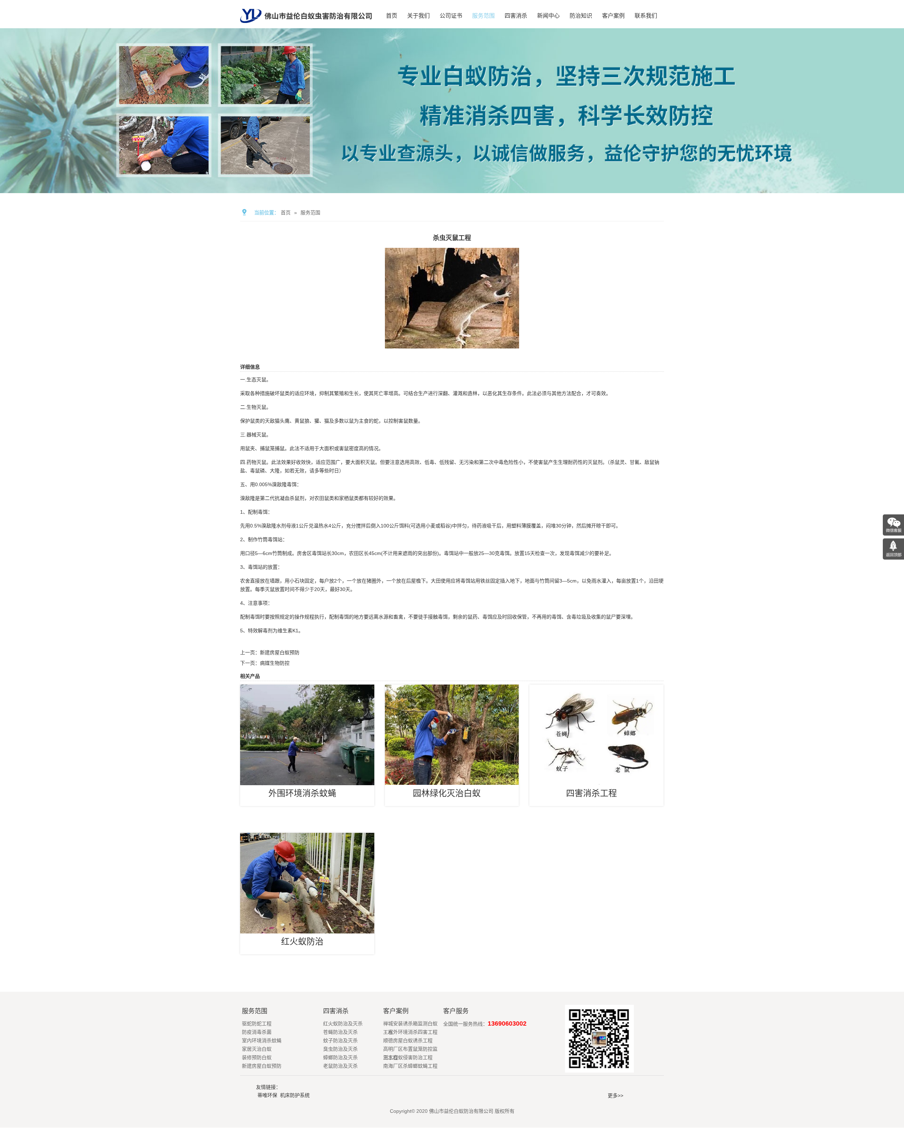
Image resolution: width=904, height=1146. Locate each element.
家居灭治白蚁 (257, 1049)
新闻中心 (548, 16)
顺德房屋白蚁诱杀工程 (408, 1040)
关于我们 (418, 16)
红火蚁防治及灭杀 (343, 1023)
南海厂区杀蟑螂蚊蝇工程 (410, 1066)
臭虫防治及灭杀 (340, 1049)
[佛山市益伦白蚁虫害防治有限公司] (306, 25)
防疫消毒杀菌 (257, 1032)
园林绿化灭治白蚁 (447, 793)
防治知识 (581, 16)
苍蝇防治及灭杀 (340, 1032)
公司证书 (451, 16)
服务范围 (483, 16)
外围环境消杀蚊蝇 (302, 793)
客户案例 (613, 16)
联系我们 (646, 16)
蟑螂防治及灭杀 (340, 1057)
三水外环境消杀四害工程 (410, 1032)
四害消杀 (516, 16)
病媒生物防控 (275, 663)
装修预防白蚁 (257, 1057)
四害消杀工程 (591, 793)
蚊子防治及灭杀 (340, 1040)
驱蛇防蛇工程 (257, 1023)
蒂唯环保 (267, 1095)
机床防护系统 (295, 1095)
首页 (391, 16)
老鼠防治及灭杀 (340, 1066)
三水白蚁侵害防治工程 (408, 1057)
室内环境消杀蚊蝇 (261, 1040)
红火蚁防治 (302, 941)
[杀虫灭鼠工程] (452, 343)
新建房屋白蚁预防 (279, 652)
